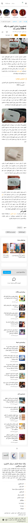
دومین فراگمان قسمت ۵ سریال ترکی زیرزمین (15, 17)
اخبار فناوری (15, 21)
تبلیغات (22, 509)
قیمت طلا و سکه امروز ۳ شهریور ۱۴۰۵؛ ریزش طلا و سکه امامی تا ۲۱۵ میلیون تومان (11, 348)
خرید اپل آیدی (7, 513)
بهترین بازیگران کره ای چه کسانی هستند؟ (12, 323)
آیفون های (19, 71)
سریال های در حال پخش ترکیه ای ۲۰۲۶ (11, 306)
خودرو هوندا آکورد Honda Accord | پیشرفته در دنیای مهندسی (7, 17)
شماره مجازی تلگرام (21, 513)
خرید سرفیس (14, 513)
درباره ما (22, 506)
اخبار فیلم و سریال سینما (18, 489)
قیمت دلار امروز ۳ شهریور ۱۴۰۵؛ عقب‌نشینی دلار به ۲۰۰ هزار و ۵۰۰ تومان (11, 375)
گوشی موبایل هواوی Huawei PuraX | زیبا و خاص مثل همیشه (23, 17)
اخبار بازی (21, 486)
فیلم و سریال (21, 495)
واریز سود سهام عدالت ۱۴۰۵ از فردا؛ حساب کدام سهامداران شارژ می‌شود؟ (11, 357)
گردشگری (21, 492)
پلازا (24, 21)
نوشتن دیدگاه (7, 272)
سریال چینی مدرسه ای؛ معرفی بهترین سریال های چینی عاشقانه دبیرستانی (11, 331)
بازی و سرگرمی (20, 498)
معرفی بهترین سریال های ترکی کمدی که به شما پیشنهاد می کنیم (11, 298)
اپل (25, 69)
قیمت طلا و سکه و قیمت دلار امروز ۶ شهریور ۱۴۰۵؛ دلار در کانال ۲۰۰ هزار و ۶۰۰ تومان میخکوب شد (11, 426)
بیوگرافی (22, 500)
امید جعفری (24, 31)
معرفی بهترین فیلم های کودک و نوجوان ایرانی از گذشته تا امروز (11, 315)
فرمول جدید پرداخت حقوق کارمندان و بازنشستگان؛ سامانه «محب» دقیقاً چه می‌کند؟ (10, 400)
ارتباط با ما (21, 503)
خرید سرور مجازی (22, 515)
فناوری (20, 21)
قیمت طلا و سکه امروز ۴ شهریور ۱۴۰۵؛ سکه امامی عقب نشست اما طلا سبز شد (11, 366)
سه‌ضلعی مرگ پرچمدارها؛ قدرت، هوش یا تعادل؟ (18, 256)
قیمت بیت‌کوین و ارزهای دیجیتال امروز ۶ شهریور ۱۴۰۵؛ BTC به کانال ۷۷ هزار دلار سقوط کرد (11, 437)
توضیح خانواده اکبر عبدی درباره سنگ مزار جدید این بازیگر (10, 383)
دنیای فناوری (13, 214)
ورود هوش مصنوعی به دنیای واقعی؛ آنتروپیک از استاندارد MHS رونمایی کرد (11, 417)
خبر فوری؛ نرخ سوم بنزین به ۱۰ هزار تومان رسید (11, 408)
